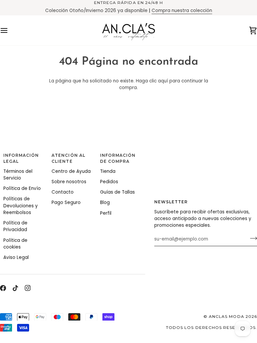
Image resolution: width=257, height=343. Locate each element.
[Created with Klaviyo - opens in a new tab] (128, 259)
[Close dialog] (249, 119)
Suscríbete (192, 227)
